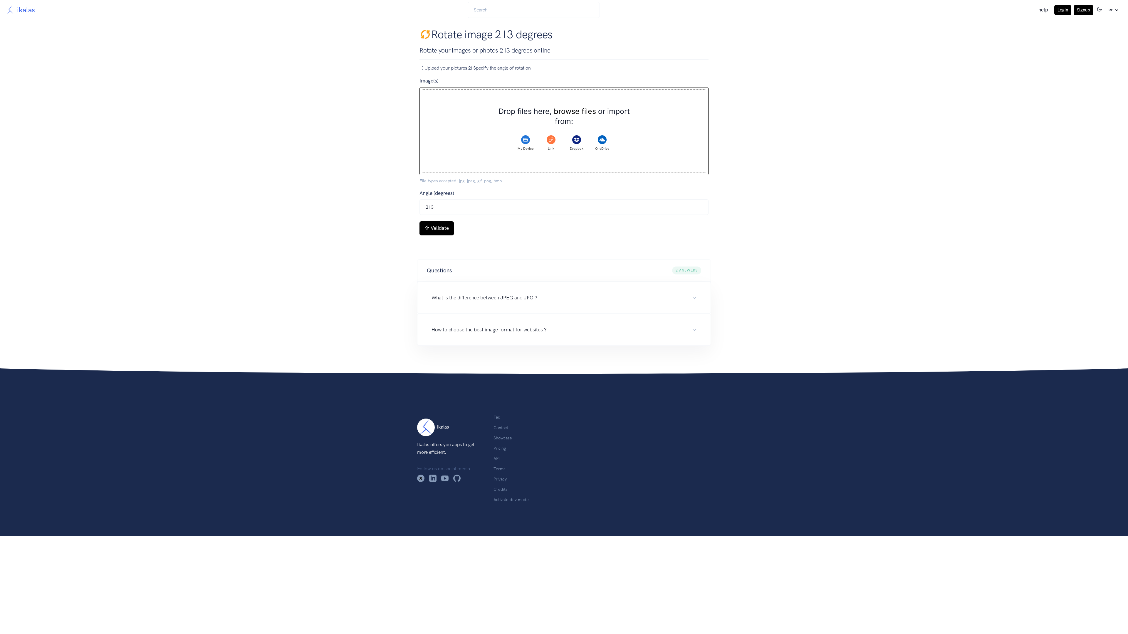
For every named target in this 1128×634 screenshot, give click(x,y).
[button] (564, 270)
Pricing (500, 448)
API (497, 458)
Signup (1083, 10)
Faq (497, 417)
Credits (501, 489)
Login (1063, 10)
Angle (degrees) (436, 193)
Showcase (503, 438)
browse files (575, 111)
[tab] (525, 143)
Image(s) (429, 80)
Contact (501, 427)
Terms (500, 468)
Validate (440, 228)
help (1043, 10)
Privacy (500, 479)
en (1111, 9)
